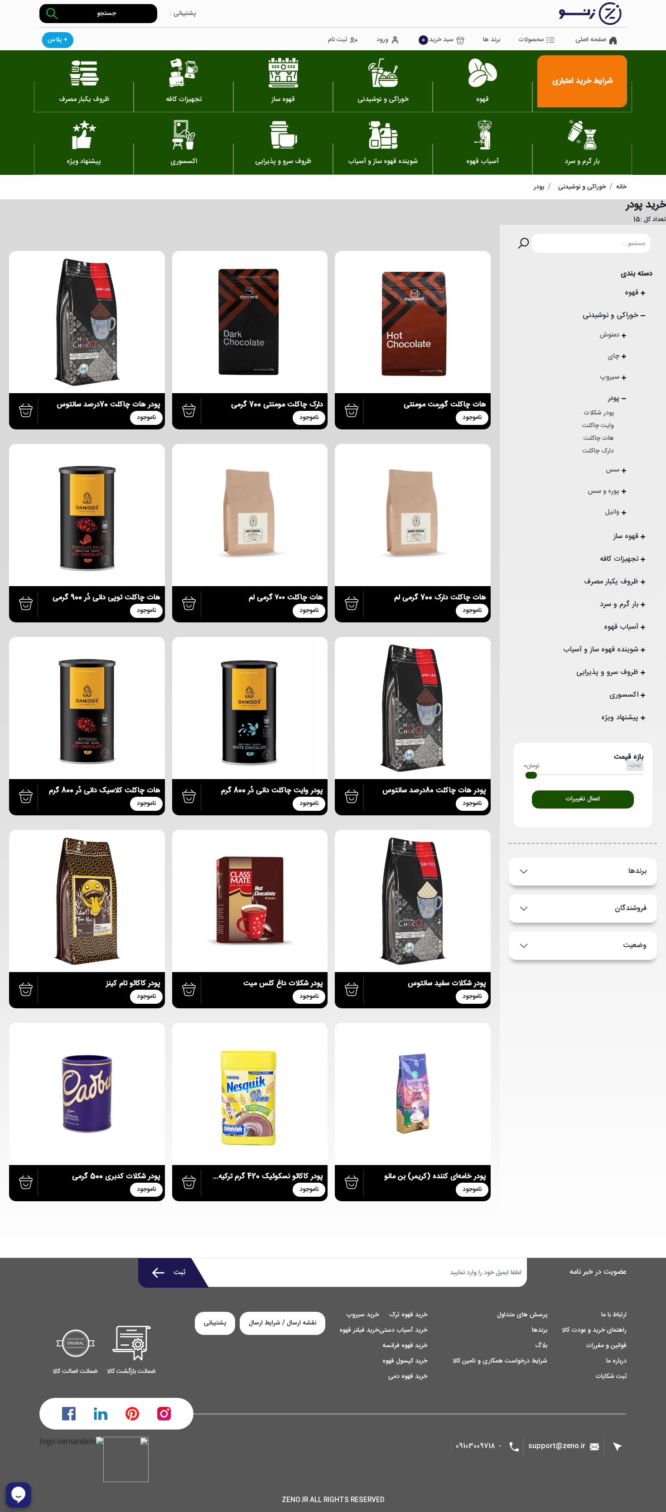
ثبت (180, 1272)
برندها (637, 871)
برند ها (491, 40)
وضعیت (635, 945)
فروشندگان (631, 908)
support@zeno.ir (556, 1446)
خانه (621, 187)
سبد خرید (438, 39)
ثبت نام (337, 40)
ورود (382, 40)
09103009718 (475, 1446)
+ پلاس (58, 39)
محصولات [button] (531, 39)
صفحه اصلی (590, 40)
